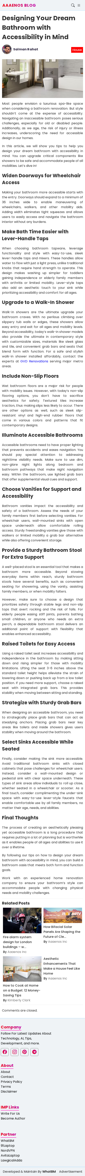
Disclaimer (9, 1091)
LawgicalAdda (11, 1160)
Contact (7, 1076)
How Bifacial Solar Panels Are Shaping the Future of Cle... (61, 932)
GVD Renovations (34, 361)
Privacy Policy (11, 1081)
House (77, 50)
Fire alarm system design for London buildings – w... (17, 942)
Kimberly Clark (19, 1000)
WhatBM (7, 1140)
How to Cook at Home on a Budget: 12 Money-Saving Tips (21, 990)
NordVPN (8, 1150)
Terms (6, 1086)
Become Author (13, 1118)
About (5, 1072)
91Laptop (8, 1145)
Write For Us (10, 1113)
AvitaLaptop (10, 1155)
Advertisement (70, 1171)
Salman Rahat (25, 49)
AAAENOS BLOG (19, 5)
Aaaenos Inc (17, 952)
